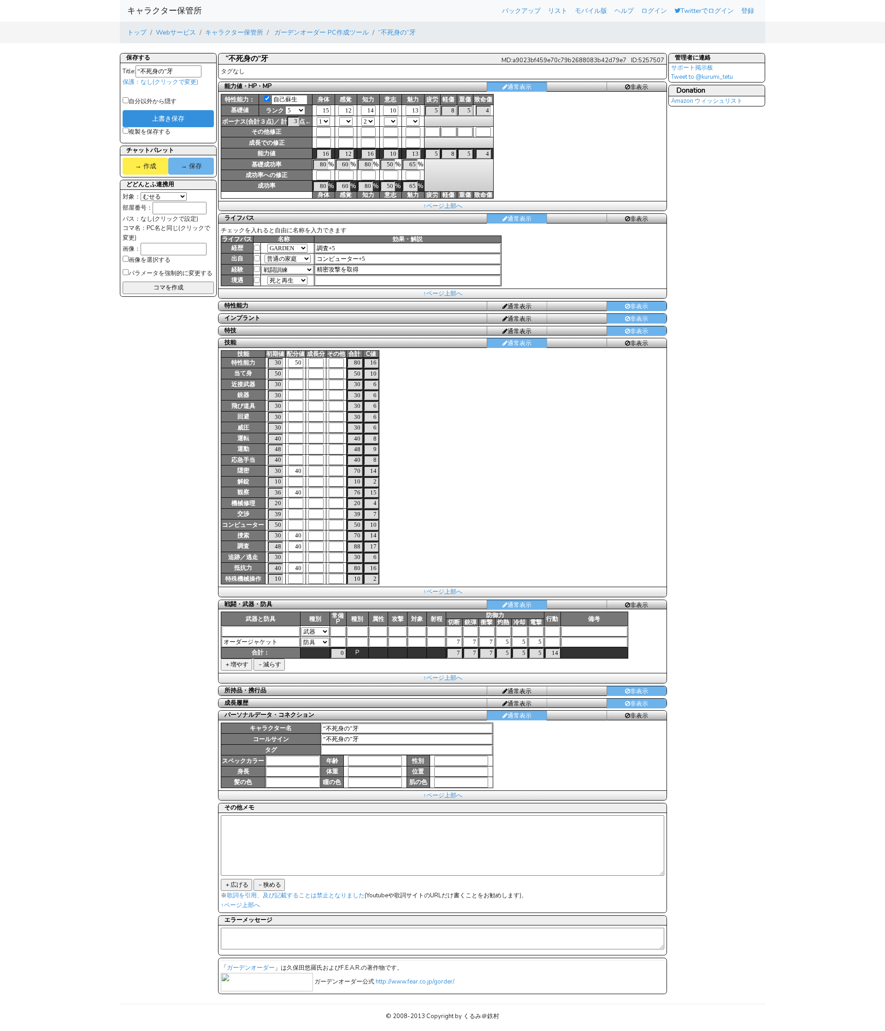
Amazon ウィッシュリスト (707, 101)
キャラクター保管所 (164, 10)
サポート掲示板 (692, 68)
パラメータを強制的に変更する (170, 273)
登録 (747, 10)
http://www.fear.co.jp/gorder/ (415, 982)
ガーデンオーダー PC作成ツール (320, 32)
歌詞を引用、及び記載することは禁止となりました (296, 895)
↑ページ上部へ (442, 206)
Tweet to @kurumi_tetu (702, 77)
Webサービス (176, 32)
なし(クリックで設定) (169, 219)
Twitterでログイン (707, 10)
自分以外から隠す (153, 101)
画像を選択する (150, 260)
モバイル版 (591, 10)
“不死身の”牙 (397, 32)
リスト (557, 10)
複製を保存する (150, 132)
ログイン (654, 10)
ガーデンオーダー (251, 968)
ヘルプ (624, 10)
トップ (137, 32)
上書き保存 (168, 118)
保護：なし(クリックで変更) (160, 82)
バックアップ (521, 10)
